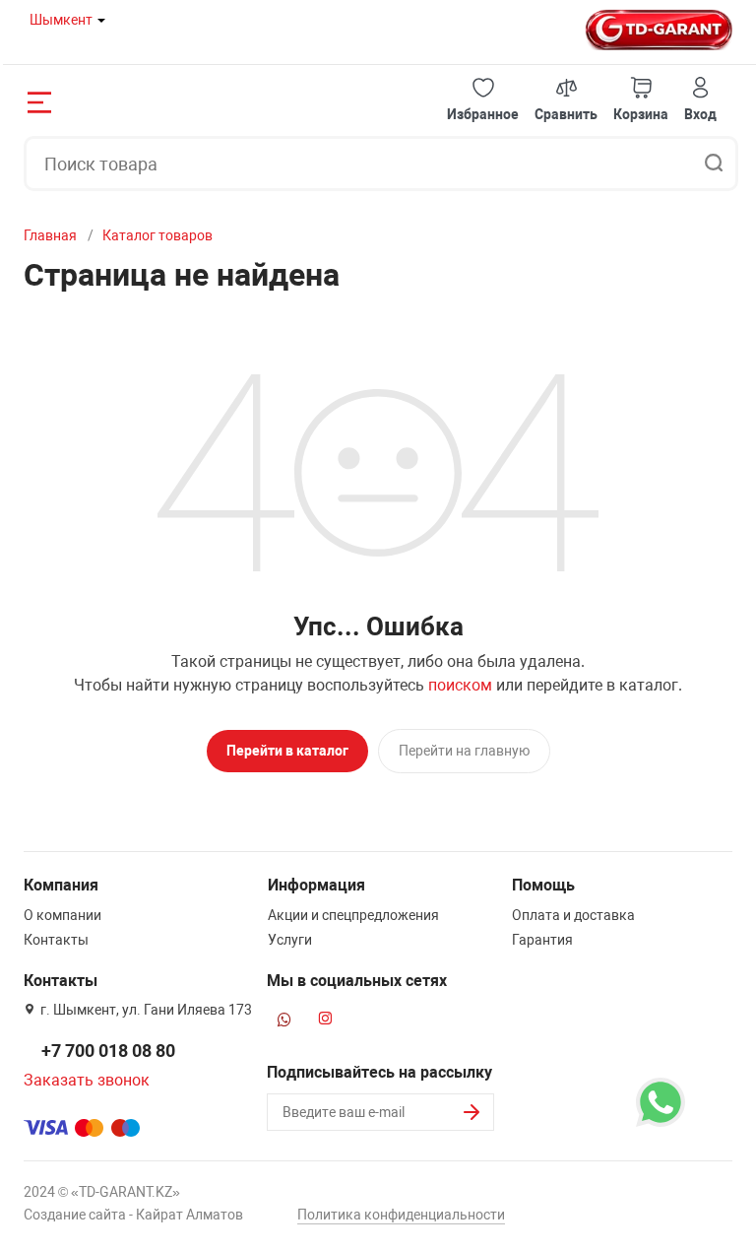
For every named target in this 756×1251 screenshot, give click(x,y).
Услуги (290, 940)
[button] (483, 100)
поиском (460, 685)
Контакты (56, 940)
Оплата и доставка (573, 915)
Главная (50, 235)
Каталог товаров (157, 235)
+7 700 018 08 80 (108, 1050)
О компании (62, 915)
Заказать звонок (87, 1080)
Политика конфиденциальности (401, 1214)
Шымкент (61, 20)
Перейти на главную (464, 750)
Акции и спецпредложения (353, 915)
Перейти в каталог (287, 750)
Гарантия (542, 940)
